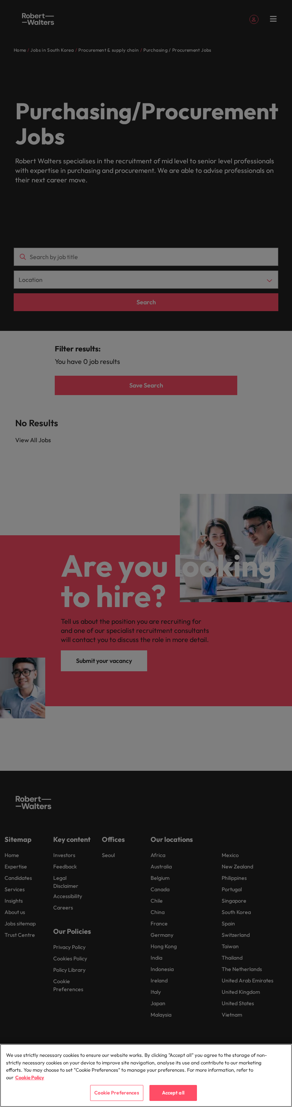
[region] (146, 1075)
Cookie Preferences (116, 1093)
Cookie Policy (29, 1077)
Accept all (173, 1093)
